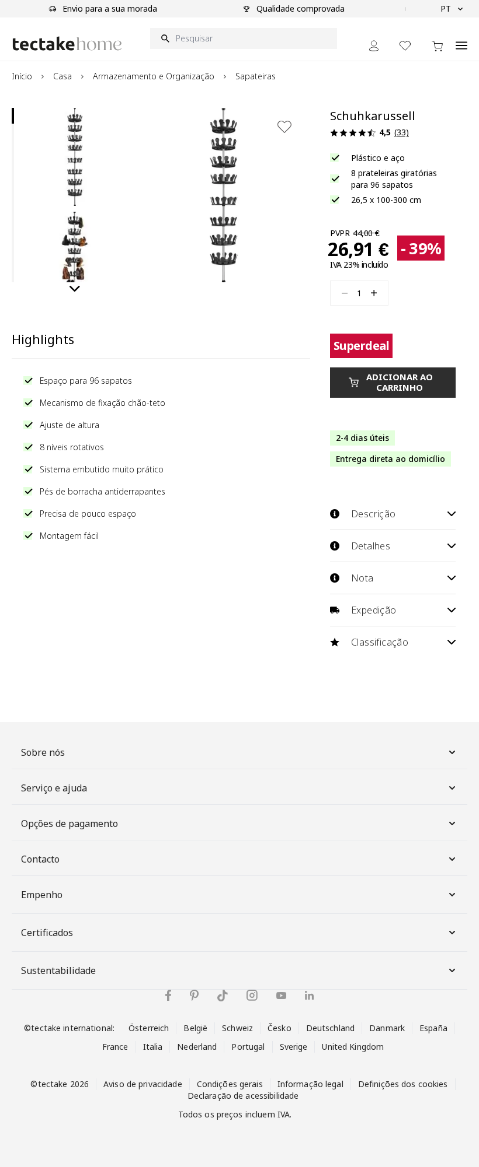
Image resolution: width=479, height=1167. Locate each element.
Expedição (374, 610)
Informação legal (310, 1083)
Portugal (248, 1046)
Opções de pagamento (69, 823)
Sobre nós (43, 752)
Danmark (387, 1027)
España (433, 1027)
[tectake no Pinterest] (194, 995)
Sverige (294, 1046)
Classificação (379, 642)
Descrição (373, 513)
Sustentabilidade (58, 970)
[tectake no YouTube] (281, 995)
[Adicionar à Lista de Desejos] (284, 127)
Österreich (149, 1027)
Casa (62, 76)
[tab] (13, 116)
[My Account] (374, 45)
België (195, 1027)
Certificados (47, 932)
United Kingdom (353, 1046)
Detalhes (370, 545)
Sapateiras (255, 76)
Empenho (42, 894)
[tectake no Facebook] (168, 995)
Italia (153, 1046)
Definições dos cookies (403, 1083)
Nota (362, 578)
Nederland (197, 1046)
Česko (279, 1027)
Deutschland (330, 1027)
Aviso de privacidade (142, 1083)
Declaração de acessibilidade (243, 1095)
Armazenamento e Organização (153, 76)
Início (22, 76)
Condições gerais (230, 1083)
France (115, 1046)
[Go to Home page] (67, 43)
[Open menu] (461, 39)
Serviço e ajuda (54, 787)
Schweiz (237, 1027)
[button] (75, 157)
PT (445, 8)
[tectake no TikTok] (222, 995)
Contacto (40, 859)
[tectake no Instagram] (252, 995)
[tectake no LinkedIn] (309, 995)
